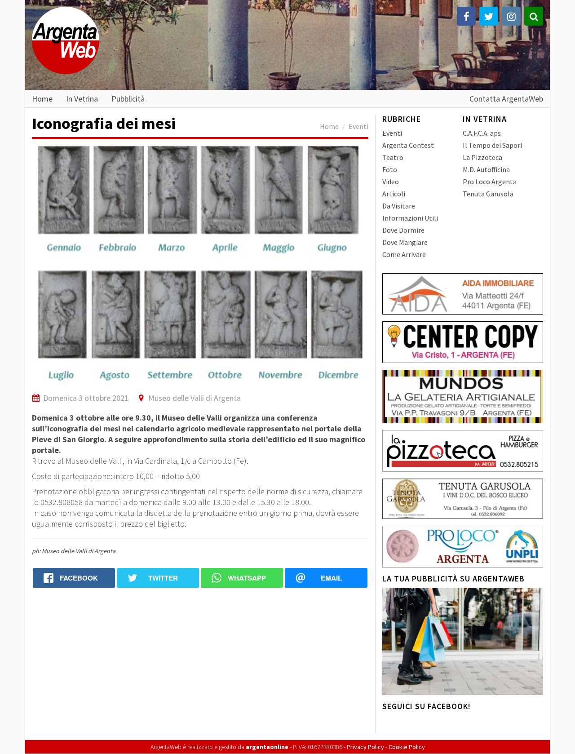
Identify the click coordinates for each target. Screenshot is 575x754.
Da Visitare (398, 205)
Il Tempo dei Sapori (492, 145)
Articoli (393, 193)
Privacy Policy (365, 747)
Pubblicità (128, 98)
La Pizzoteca (482, 157)
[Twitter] (488, 16)
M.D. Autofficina (486, 169)
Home (42, 98)
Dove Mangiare (405, 242)
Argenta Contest (408, 145)
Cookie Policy (407, 747)
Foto (389, 169)
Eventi (358, 126)
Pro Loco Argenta (490, 181)
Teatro (392, 157)
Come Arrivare (404, 254)
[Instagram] (511, 16)
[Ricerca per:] (533, 16)
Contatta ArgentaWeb (506, 98)
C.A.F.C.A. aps (482, 133)
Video (390, 181)
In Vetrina (82, 98)
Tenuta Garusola (488, 193)
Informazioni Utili (410, 217)
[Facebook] (466, 16)
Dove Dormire (403, 230)
